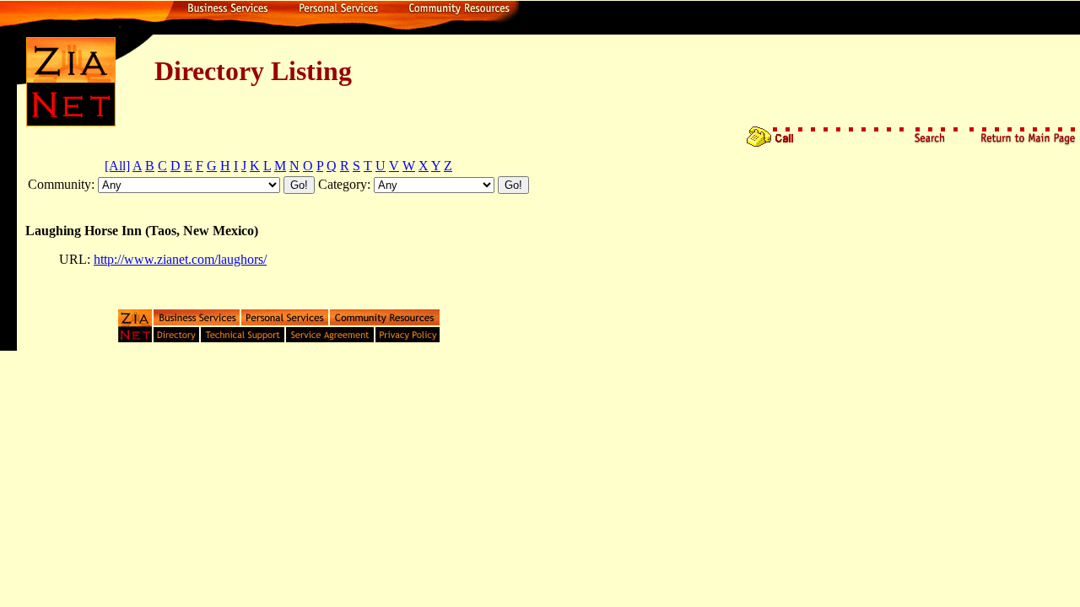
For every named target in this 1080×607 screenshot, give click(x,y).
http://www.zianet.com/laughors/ (180, 259)
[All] (117, 165)
